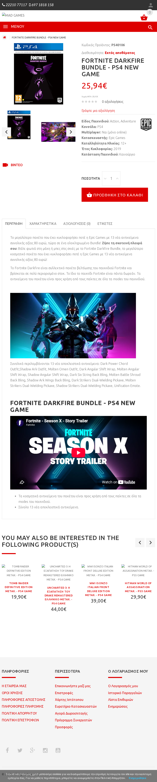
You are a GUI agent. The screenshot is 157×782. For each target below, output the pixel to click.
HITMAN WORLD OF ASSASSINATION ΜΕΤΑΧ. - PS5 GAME (138, 587)
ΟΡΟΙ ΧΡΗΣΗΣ (12, 693)
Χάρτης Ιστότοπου (69, 699)
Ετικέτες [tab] (105, 223)
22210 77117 (16, 5)
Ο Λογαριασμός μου (123, 686)
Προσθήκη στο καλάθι (118, 195)
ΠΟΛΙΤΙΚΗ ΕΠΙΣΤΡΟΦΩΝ (20, 720)
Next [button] (70, 132)
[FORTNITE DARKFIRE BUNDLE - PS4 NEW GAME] (19, 125)
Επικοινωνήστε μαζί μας (73, 686)
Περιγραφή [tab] (13, 223)
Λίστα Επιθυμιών (120, 699)
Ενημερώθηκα (137, 778)
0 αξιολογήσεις (112, 101)
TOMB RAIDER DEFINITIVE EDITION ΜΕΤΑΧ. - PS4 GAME (19, 587)
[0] (144, 18)
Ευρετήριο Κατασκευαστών (76, 706)
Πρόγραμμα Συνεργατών (73, 720)
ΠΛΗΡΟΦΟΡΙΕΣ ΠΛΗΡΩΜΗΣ (23, 706)
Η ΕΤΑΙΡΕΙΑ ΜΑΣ (14, 686)
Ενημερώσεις (118, 706)
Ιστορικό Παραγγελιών (125, 693)
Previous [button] (6, 132)
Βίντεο (17, 165)
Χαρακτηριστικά (42, 223)
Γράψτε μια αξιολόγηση (98, 110)
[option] (19, 125)
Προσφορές (64, 727)
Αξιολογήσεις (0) (77, 223)
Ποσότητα (91, 178)
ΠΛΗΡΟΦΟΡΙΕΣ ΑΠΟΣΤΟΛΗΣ (23, 699)
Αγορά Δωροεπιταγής (71, 713)
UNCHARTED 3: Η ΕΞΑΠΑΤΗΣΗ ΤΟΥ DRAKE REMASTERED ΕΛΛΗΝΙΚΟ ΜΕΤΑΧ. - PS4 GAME (59, 595)
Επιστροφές (64, 693)
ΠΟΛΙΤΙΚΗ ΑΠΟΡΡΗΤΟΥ (19, 713)
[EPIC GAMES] (146, 125)
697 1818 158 (42, 5)
